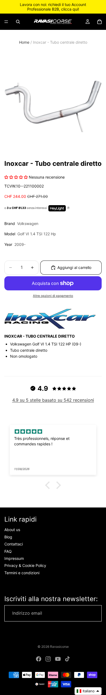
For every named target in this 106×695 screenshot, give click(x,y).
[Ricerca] (18, 22)
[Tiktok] (67, 659)
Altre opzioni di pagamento (53, 296)
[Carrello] (99, 22)
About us (12, 530)
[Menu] (6, 21)
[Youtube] (58, 659)
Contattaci (13, 544)
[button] (49, 485)
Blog (8, 537)
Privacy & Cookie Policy (25, 565)
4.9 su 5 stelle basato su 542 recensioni (53, 400)
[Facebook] (38, 659)
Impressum (14, 558)
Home (24, 42)
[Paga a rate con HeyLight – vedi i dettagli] (68, 208)
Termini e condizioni (21, 572)
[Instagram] (48, 659)
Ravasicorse (59, 647)
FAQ (8, 551)
